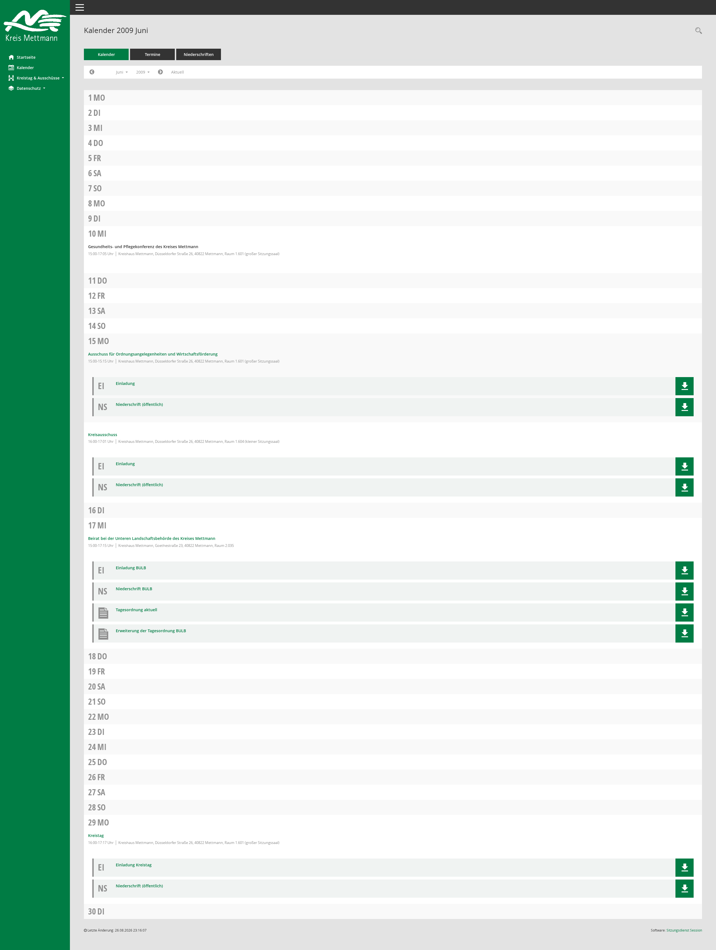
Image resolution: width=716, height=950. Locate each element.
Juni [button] (120, 72)
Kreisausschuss (102, 434)
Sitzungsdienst (684, 930)
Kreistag (96, 835)
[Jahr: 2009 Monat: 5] (91, 72)
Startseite (26, 57)
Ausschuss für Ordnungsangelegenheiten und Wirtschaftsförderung (153, 354)
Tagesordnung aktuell (136, 610)
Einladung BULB (131, 568)
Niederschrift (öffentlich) (139, 404)
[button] (35, 78)
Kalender (25, 67)
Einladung (125, 383)
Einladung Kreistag (134, 865)
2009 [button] (141, 72)
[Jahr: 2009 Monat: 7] (160, 72)
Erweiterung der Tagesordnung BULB (151, 631)
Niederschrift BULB (134, 589)
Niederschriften (199, 54)
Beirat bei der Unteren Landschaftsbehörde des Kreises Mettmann (151, 538)
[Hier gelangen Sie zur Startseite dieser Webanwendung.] (35, 25)
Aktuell (177, 72)
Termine (152, 54)
